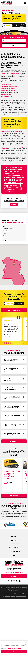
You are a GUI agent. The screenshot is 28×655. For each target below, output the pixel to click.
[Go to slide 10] (23, 343)
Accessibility (7, 593)
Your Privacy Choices (10, 596)
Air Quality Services (6, 94)
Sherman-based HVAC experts (14, 200)
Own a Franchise (14, 547)
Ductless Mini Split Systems (8, 88)
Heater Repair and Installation (9, 90)
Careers (14, 555)
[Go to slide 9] (21, 343)
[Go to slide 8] (19, 343)
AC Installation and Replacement (9, 86)
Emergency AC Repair (7, 84)
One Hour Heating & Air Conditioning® (10, 73)
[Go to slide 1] (4, 343)
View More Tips (14, 495)
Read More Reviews (14, 310)
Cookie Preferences (12, 648)
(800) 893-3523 (15, 569)
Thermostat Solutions (7, 96)
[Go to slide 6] (14, 343)
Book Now (14, 204)
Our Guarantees (14, 544)
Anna (4, 235)
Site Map (14, 593)
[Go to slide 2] (6, 343)
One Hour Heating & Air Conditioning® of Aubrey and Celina (14, 180)
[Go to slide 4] (10, 343)
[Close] (26, 642)
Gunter (5, 240)
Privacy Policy (20, 593)
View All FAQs (14, 441)
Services (14, 536)
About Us (14, 540)
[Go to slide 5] (12, 343)
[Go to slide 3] (8, 343)
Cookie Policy (19, 648)
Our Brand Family (14, 551)
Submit (14, 45)
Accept (14, 651)
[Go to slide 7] (17, 343)
